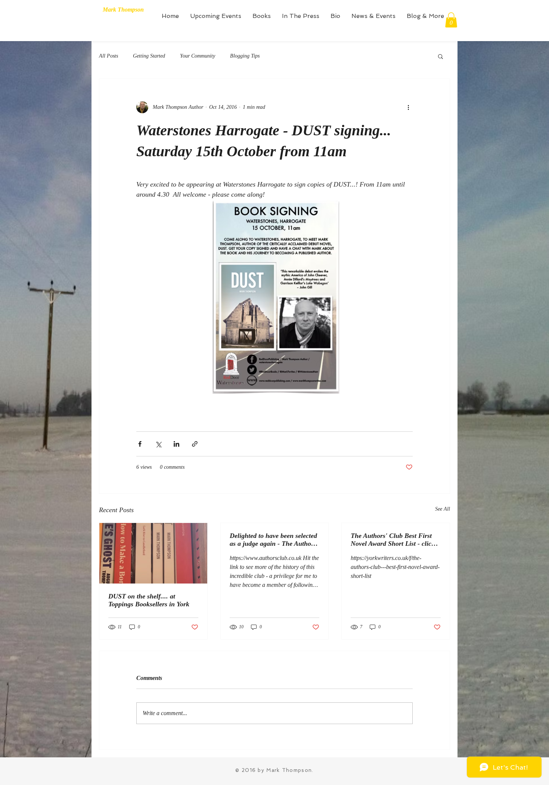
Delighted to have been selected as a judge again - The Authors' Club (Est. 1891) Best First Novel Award (274, 540)
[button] (451, 20)
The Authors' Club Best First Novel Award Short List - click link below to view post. (393, 540)
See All (442, 509)
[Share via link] (194, 443)
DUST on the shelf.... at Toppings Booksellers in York (148, 600)
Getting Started (149, 56)
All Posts (108, 56)
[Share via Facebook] (139, 443)
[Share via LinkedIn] (176, 443)
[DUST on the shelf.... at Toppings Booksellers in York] (153, 553)
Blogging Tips (245, 56)
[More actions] (408, 107)
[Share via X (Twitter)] (158, 443)
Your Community (197, 56)
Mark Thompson (123, 9)
